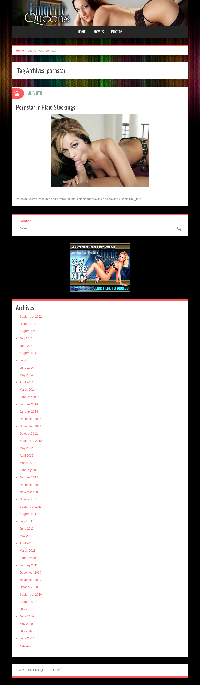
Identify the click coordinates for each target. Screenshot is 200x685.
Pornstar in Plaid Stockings (45, 107)
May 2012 (26, 448)
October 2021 (29, 324)
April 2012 (26, 455)
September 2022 (31, 316)
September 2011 (31, 506)
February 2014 (29, 397)
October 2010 (29, 587)
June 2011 (27, 528)
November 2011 (30, 492)
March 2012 (28, 463)
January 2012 (29, 477)
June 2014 (27, 367)
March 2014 (28, 389)
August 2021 (28, 331)
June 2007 (27, 638)
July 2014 (26, 360)
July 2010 (26, 609)
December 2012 (30, 419)
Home (82, 32)
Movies (99, 32)
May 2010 (26, 623)
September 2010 (31, 594)
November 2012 (30, 426)
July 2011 (26, 521)
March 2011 (27, 550)
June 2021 (27, 345)
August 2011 (28, 514)
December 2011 (30, 484)
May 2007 (26, 645)
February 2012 (29, 470)
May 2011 (26, 536)
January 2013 (29, 411)
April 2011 (26, 543)
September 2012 (31, 441)
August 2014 (28, 353)
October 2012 (29, 433)
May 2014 (26, 375)
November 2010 (30, 580)
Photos (116, 32)
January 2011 (29, 565)
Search (25, 221)
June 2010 (27, 616)
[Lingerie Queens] (100, 13)
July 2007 (26, 631)
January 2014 (29, 404)
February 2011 (29, 558)
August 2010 (28, 602)
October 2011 (29, 499)
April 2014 (26, 382)
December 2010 (30, 572)
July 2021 (26, 338)
